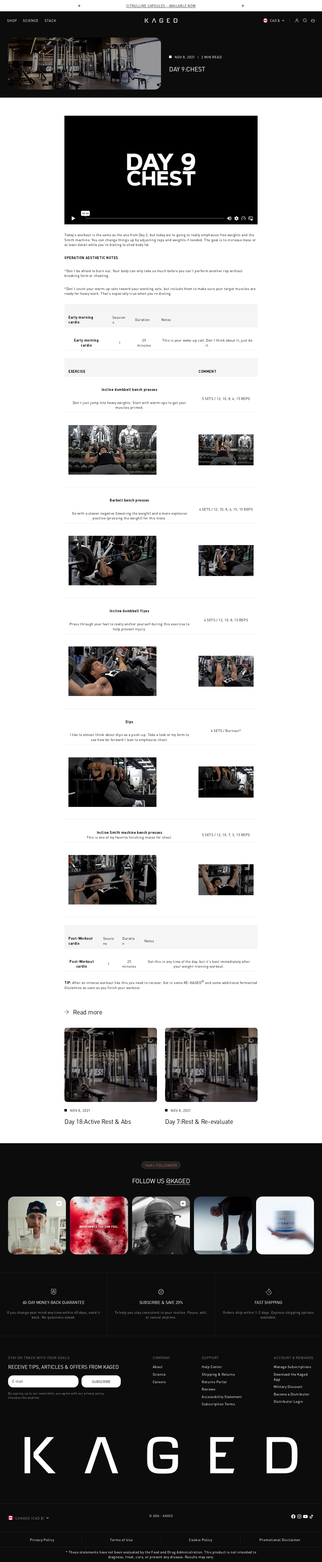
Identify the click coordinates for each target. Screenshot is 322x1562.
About (158, 1366)
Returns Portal (214, 1381)
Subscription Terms (218, 1404)
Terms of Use (121, 1539)
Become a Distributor (291, 1394)
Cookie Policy (200, 1539)
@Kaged (178, 1181)
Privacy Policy (42, 1539)
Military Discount (288, 1386)
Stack (50, 20)
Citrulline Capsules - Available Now (160, 6)
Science (30, 20)
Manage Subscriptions (292, 1366)
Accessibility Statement (222, 1396)
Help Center (212, 1366)
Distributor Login (288, 1401)
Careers (159, 1381)
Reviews (208, 1389)
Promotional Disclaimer (280, 1539)
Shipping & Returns (218, 1374)
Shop (12, 20)
